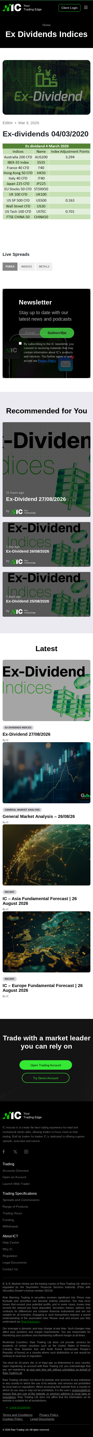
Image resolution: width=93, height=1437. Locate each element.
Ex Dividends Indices (46, 34)
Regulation (10, 1256)
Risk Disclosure (30, 1321)
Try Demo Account (45, 1078)
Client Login (69, 7)
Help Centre (11, 1242)
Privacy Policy (47, 360)
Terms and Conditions (17, 1415)
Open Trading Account (45, 1065)
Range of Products (15, 1206)
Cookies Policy (13, 1419)
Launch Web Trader (16, 1183)
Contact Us (10, 1269)
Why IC (8, 1249)
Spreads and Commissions (21, 1200)
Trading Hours (12, 1213)
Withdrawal (10, 1226)
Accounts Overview (16, 1170)
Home (46, 25)
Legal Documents (15, 1262)
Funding (8, 1220)
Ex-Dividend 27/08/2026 (36, 499)
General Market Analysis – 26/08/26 (39, 816)
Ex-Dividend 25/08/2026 (27, 601)
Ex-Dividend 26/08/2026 (27, 551)
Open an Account (14, 1177)
